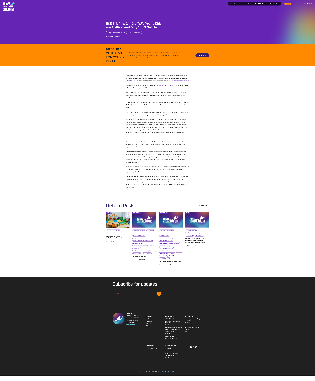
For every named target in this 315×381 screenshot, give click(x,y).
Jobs (147, 325)
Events (187, 329)
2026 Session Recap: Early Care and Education (114, 237)
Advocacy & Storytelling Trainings (192, 319)
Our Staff (148, 323)
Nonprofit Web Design (165, 371)
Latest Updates (170, 346)
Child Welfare (169, 334)
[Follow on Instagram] (311, 3)
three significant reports (163, 85)
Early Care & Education (172, 329)
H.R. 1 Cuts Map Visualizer (173, 327)
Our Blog (168, 348)
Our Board (149, 321)
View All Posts (203, 205)
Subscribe (188, 332)
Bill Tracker (169, 325)
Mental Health (169, 331)
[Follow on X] (309, 3)
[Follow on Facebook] (307, 3)
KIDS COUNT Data (151, 348)
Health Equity (169, 336)
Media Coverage (170, 355)
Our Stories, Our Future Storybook (170, 262)
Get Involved (189, 316)
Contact (148, 328)
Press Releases (170, 351)
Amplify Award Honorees (192, 327)
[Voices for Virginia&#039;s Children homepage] (9, 6)
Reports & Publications (172, 353)
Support (201, 55)
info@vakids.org (130, 324)
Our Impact (149, 319)
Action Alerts (189, 325)
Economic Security (171, 338)
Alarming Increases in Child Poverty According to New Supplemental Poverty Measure (196, 240)
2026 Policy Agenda (139, 256)
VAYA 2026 (188, 322)
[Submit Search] (304, 4)
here (131, 80)
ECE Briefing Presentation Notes (179, 80)
